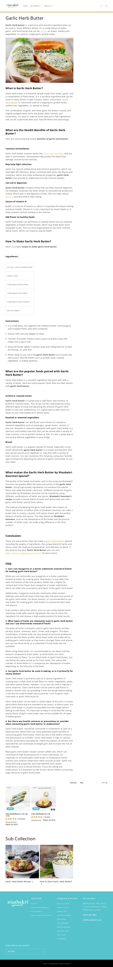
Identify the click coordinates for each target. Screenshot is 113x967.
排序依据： (74, 783)
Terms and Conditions (40, 907)
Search (34, 904)
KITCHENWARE (63, 923)
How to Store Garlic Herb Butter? (56, 881)
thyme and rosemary (53, 153)
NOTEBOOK (61, 939)
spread (43, 31)
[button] (36, 6)
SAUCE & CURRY (63, 904)
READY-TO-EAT (63, 907)
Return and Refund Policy (41, 915)
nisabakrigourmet (53, 963)
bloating (10, 196)
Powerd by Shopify (64, 963)
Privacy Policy (36, 911)
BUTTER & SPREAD (64, 915)
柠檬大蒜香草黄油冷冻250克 (40, 814)
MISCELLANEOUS (63, 927)
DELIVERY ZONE (63, 931)
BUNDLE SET (62, 911)
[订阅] (42, 951)
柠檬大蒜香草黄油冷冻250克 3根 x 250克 (17, 815)
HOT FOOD (61, 935)
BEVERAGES (61, 919)
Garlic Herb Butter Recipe (18, 881)
